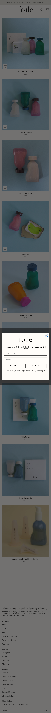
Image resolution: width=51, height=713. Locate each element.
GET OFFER (14, 366)
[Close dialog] (46, 335)
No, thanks (36, 366)
